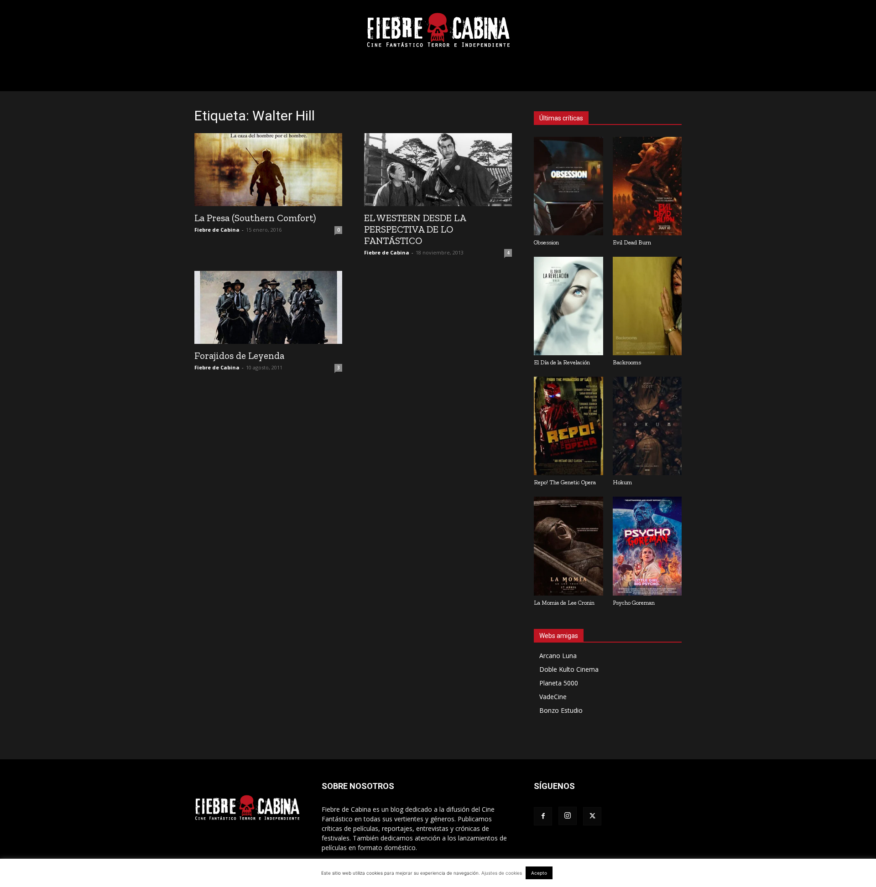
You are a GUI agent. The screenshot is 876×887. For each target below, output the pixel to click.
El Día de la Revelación (562, 362)
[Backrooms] (647, 306)
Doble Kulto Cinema (569, 669)
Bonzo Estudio (561, 710)
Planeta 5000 (558, 683)
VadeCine (553, 696)
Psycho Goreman (634, 602)
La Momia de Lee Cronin (564, 602)
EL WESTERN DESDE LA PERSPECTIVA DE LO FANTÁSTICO (415, 229)
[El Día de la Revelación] (568, 306)
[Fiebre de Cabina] (438, 30)
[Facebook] (543, 816)
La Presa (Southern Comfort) (255, 217)
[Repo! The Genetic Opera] (568, 426)
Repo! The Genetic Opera (565, 482)
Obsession (546, 242)
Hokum (622, 482)
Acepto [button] (539, 873)
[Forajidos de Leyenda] (268, 307)
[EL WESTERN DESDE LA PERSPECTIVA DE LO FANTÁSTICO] (438, 169)
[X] (592, 816)
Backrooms (627, 362)
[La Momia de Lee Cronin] (568, 546)
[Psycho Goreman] (647, 546)
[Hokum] (647, 426)
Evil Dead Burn (632, 242)
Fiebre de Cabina (217, 229)
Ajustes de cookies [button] (501, 873)
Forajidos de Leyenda (239, 355)
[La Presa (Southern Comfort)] (268, 169)
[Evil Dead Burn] (647, 186)
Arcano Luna (558, 655)
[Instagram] (567, 816)
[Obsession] (568, 186)
